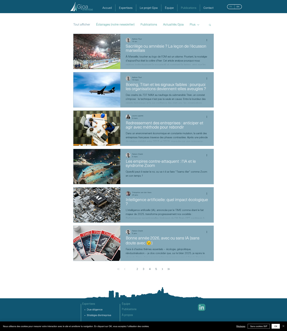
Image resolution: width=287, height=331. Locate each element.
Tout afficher (81, 24)
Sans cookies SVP (258, 326)
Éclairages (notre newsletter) (115, 24)
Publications (149, 24)
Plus (193, 24)
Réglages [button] (240, 326)
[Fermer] (283, 326)
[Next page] (162, 269)
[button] (210, 25)
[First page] (118, 269)
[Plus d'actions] (208, 40)
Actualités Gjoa (173, 24)
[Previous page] (124, 269)
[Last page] (168, 269)
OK (275, 326)
